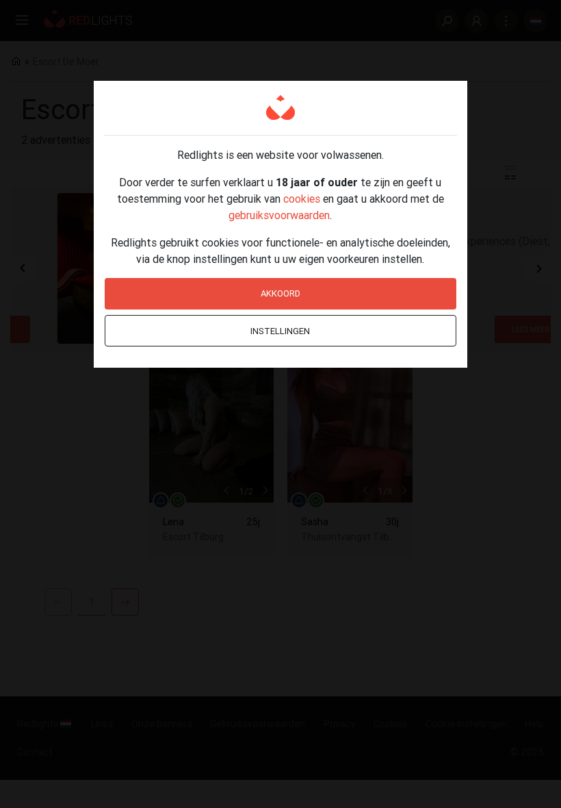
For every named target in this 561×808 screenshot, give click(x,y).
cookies (301, 198)
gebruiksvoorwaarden (279, 215)
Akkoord (280, 293)
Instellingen (280, 331)
